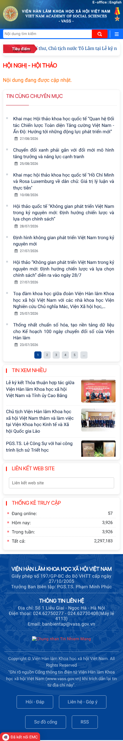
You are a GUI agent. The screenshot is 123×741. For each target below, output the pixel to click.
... (84, 355)
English (115, 2)
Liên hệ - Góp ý (83, 702)
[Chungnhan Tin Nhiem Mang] (61, 640)
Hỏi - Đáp (34, 702)
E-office (99, 2)
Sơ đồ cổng (45, 722)
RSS (85, 722)
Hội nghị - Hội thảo (30, 65)
